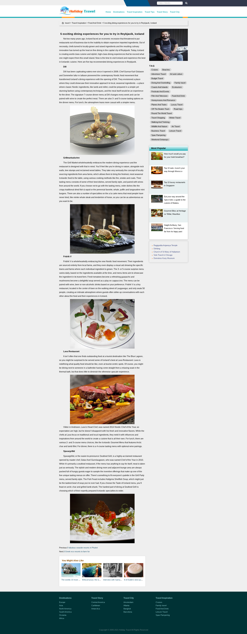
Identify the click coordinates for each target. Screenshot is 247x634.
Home (108, 12)
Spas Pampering (158, 135)
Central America (98, 602)
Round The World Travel (161, 113)
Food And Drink (94, 23)
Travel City (174, 12)
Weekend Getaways (160, 139)
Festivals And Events (160, 91)
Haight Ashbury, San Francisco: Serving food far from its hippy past (174, 228)
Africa (61, 618)
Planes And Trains (159, 105)
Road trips (178, 109)
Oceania (62, 615)
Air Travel (176, 126)
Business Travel (158, 131)
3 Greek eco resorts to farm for (77, 551)
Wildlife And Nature (159, 126)
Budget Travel (157, 78)
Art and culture (176, 74)
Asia (61, 605)
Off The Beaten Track (160, 109)
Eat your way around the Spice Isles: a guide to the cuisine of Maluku (175, 199)
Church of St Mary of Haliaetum (167, 252)
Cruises (154, 70)
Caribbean (95, 605)
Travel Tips (150, 12)
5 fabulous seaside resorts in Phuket (82, 548)
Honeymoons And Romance (163, 100)
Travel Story (162, 12)
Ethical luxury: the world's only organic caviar (101, 580)
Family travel (180, 83)
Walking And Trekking (160, 122)
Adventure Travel (158, 74)
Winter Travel (174, 118)
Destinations (119, 12)
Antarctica (95, 609)
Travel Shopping (158, 118)
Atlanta (126, 605)
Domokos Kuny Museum (164, 258)
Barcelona (127, 612)
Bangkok (127, 609)
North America (65, 609)
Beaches (166, 70)
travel (67, 23)
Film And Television (159, 96)
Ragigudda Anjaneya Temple (165, 245)
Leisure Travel (175, 131)
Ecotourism (177, 87)
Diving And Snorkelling (160, 83)
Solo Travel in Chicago (163, 255)
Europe (62, 602)
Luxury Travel (176, 105)
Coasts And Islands (159, 87)
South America (65, 612)
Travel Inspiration (134, 12)
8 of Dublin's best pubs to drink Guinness (141, 580)
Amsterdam (128, 602)
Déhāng (157, 248)
